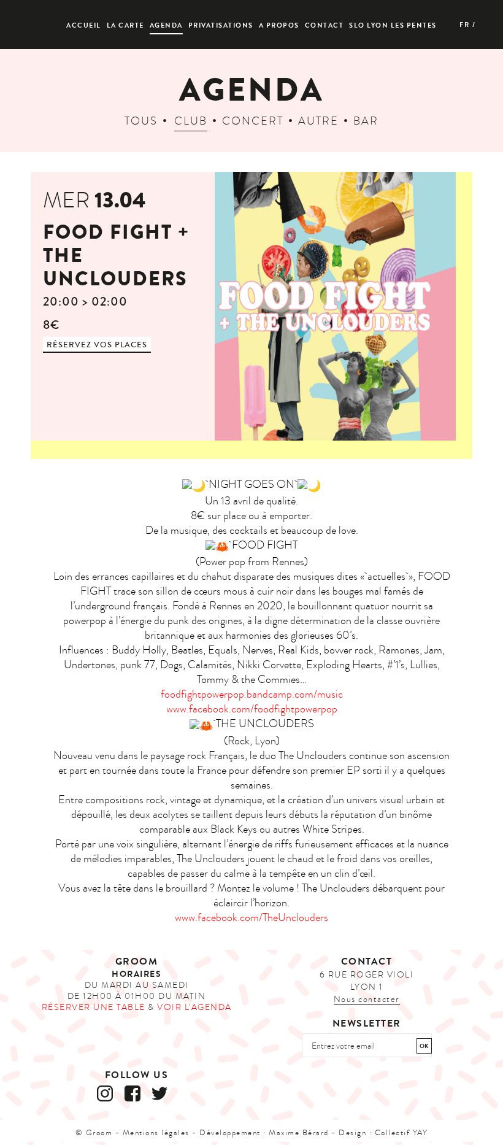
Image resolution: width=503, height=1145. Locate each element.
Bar (365, 121)
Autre (318, 121)
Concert (252, 121)
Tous (141, 121)
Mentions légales (156, 1132)
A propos (279, 25)
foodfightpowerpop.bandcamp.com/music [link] (252, 694)
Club (190, 121)
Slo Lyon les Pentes (393, 25)
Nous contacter (367, 999)
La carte (125, 25)
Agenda (166, 25)
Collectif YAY (401, 1132)
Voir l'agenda (194, 1007)
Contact (324, 25)
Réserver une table (93, 1007)
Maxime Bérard (299, 1132)
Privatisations (220, 25)
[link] (251, 709)
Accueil (83, 25)
